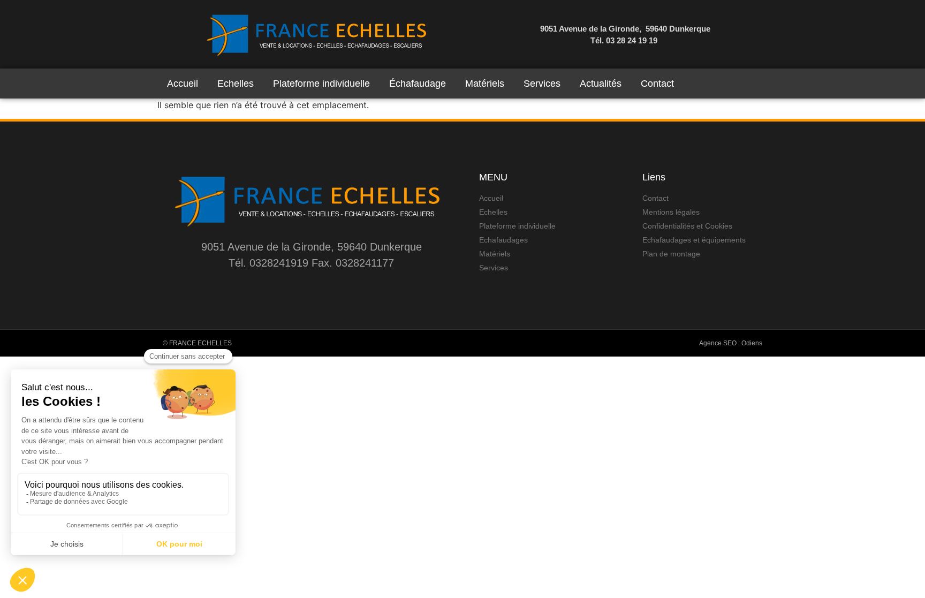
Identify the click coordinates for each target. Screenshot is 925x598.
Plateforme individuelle (321, 83)
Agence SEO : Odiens (730, 343)
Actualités (600, 83)
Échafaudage (417, 83)
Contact (657, 83)
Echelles (235, 83)
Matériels (484, 83)
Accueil (182, 83)
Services (542, 83)
